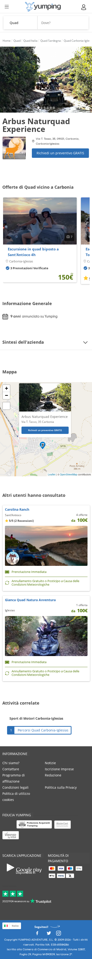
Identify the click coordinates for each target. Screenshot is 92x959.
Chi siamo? (10, 763)
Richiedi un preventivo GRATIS (60, 153)
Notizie (50, 763)
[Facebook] (37, 934)
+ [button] (6, 388)
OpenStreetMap (68, 474)
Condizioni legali (15, 787)
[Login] (84, 7)
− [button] (6, 395)
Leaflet (51, 474)
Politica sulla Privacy (61, 787)
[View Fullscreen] (6, 405)
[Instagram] (58, 934)
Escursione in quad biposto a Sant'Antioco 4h (33, 252)
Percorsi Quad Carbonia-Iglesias (43, 730)
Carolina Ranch (17, 509)
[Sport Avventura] (43, 7)
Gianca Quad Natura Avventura (30, 600)
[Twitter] (48, 934)
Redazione (53, 775)
